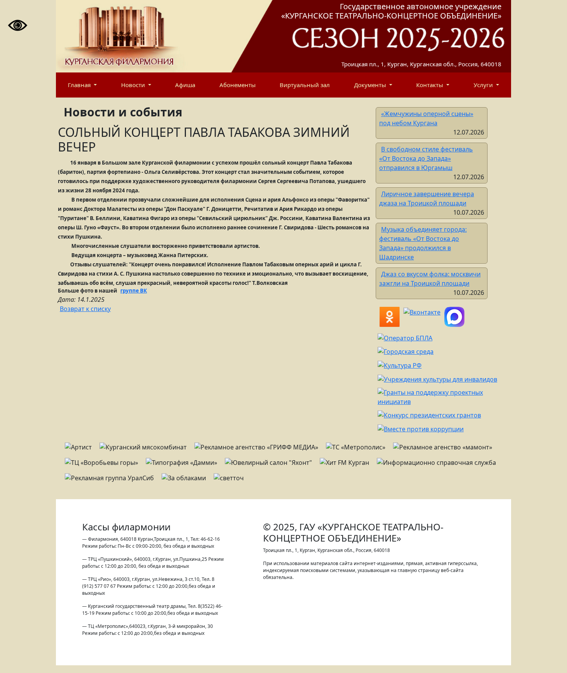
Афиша (185, 85)
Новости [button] (134, 85)
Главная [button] (80, 85)
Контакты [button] (430, 85)
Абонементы (237, 85)
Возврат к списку (85, 309)
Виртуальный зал (305, 85)
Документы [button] (371, 85)
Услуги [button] (484, 85)
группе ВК (133, 290)
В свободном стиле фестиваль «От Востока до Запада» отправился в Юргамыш (426, 158)
